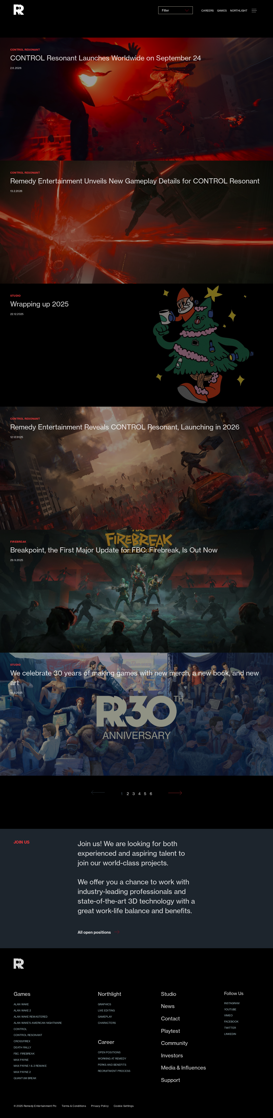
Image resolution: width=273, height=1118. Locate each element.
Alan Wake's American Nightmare (38, 1022)
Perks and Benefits (112, 1064)
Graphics (104, 1004)
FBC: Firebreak (24, 1053)
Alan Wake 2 (22, 1010)
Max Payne (21, 1059)
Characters (107, 1022)
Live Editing (106, 1010)
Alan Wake (21, 1004)
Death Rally (22, 1047)
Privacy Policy (100, 1106)
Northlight (238, 10)
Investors (172, 1055)
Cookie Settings (124, 1106)
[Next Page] (175, 793)
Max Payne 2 (22, 1072)
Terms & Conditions (74, 1106)
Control (20, 1029)
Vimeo (228, 1015)
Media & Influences (183, 1068)
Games (222, 10)
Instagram (232, 1003)
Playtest (170, 1031)
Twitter (230, 1027)
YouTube (230, 1009)
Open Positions (109, 1052)
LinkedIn (230, 1034)
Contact (170, 1018)
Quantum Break (25, 1078)
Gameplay (105, 1016)
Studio (168, 994)
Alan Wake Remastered (31, 1016)
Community (174, 1043)
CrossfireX (22, 1041)
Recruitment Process (114, 1071)
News (168, 1006)
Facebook (231, 1021)
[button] (254, 11)
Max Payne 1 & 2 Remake (30, 1065)
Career (106, 1042)
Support (170, 1080)
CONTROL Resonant (28, 1035)
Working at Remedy (112, 1058)
